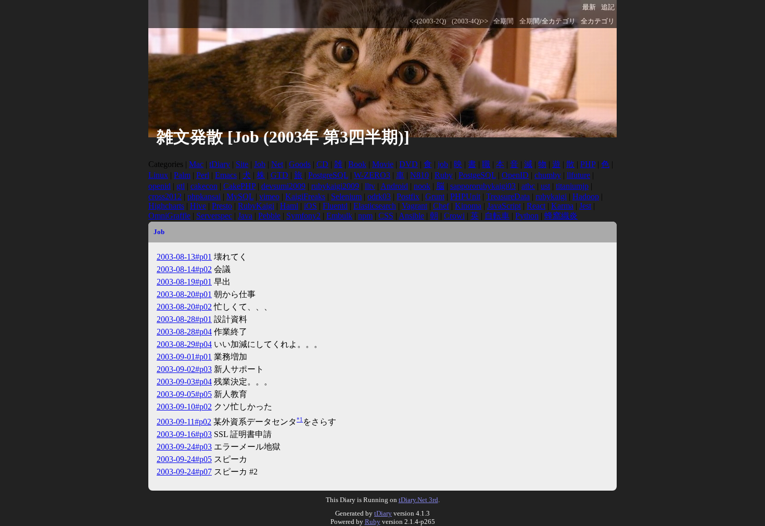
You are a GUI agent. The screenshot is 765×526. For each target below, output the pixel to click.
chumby (547, 175)
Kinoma (468, 205)
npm (365, 215)
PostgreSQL (328, 175)
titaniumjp (572, 186)
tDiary (219, 164)
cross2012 (165, 196)
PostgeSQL (477, 175)
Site (242, 164)
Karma (562, 205)
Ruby (444, 175)
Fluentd (335, 205)
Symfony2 (303, 215)
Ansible (411, 215)
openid (159, 186)
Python (527, 215)
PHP (587, 164)
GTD (279, 175)
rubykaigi (551, 196)
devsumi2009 (283, 186)
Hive (198, 205)
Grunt (434, 196)
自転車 (496, 215)
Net (277, 164)
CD (322, 164)
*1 (300, 419)
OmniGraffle (169, 215)
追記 (608, 7)
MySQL (239, 196)
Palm (182, 175)
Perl (202, 175)
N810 (419, 175)
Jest (585, 205)
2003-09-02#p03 (184, 369)
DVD (408, 164)
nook (422, 186)
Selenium (346, 196)
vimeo (269, 196)
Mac (196, 164)
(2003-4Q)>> (470, 21)
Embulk (339, 215)
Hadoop (585, 196)
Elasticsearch (374, 205)
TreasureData (508, 196)
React (536, 205)
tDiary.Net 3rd (418, 500)
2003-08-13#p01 (184, 256)
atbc (528, 186)
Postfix (408, 196)
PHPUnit (465, 196)
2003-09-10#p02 (184, 406)
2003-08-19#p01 (184, 281)
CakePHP (239, 186)
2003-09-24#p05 (184, 459)
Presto (222, 205)
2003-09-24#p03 (184, 446)
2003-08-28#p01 (184, 319)
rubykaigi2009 (335, 186)
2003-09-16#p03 (184, 434)
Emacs (226, 175)
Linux (158, 175)
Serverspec (214, 215)
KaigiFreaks (305, 196)
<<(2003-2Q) (428, 21)
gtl (180, 186)
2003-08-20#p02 (184, 306)
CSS (385, 215)
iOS (310, 205)
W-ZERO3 (372, 175)
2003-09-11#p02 (184, 421)
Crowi (454, 215)
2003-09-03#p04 (184, 381)
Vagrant (414, 205)
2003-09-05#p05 (184, 394)
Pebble (269, 215)
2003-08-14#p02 (184, 269)
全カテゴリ (598, 21)
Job (259, 164)
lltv (370, 186)
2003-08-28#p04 (184, 331)
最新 (589, 7)
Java (245, 215)
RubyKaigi (256, 205)
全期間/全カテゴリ (547, 21)
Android (394, 186)
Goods (300, 164)
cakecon (204, 186)
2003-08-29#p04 (184, 344)
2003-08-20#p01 (184, 294)
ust (545, 186)
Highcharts (166, 205)
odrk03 (379, 196)
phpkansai (204, 196)
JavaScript (504, 205)
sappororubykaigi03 (483, 186)
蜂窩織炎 (561, 215)
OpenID (515, 175)
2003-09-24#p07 (184, 471)
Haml (289, 205)
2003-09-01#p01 (184, 356)
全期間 (503, 21)
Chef (441, 205)
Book (357, 164)
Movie (382, 164)
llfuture (578, 175)
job (443, 164)
